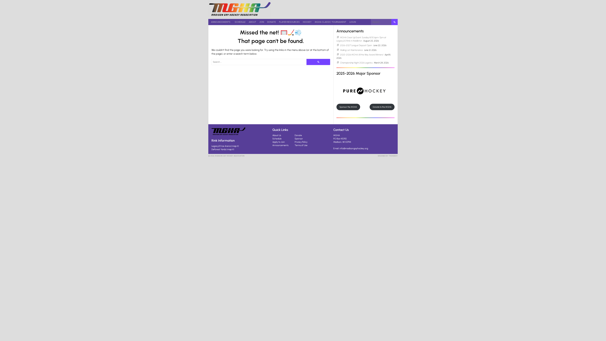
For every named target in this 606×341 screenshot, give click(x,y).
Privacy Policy (301, 142)
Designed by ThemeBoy (388, 156)
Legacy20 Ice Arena (221, 146)
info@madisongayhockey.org (354, 148)
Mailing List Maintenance (351, 50)
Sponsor (299, 138)
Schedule (240, 22)
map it (235, 146)
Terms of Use (301, 145)
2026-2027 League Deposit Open (356, 45)
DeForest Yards (218, 149)
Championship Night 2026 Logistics (356, 62)
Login (352, 22)
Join (261, 22)
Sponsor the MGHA (348, 107)
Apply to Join (278, 142)
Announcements (220, 22)
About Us (276, 135)
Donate (271, 22)
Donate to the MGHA (382, 107)
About (252, 22)
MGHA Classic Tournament (330, 22)
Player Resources (289, 22)
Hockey (307, 22)
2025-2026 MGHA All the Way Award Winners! (361, 54)
